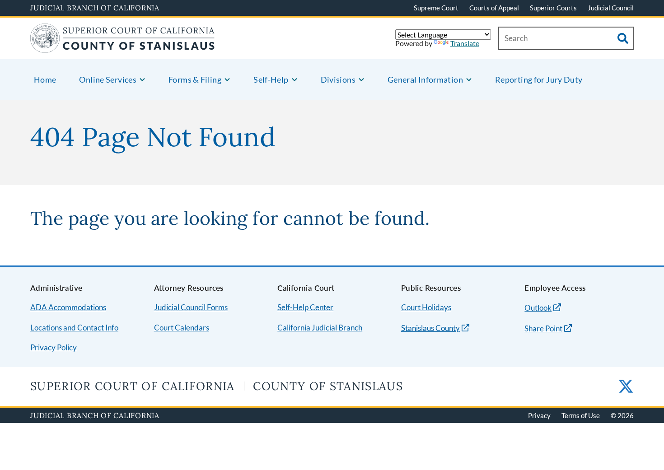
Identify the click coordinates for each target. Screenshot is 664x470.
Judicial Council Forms (191, 307)
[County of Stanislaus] (122, 47)
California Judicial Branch (319, 327)
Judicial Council (611, 8)
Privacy (539, 415)
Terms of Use (580, 415)
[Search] (623, 38)
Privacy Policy (53, 347)
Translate (464, 43)
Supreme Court (436, 8)
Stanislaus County (430, 328)
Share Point (543, 328)
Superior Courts (553, 8)
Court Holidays (426, 307)
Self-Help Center (305, 307)
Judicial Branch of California (94, 7)
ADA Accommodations (68, 307)
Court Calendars (181, 327)
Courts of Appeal (494, 8)
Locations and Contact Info (74, 327)
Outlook (538, 307)
